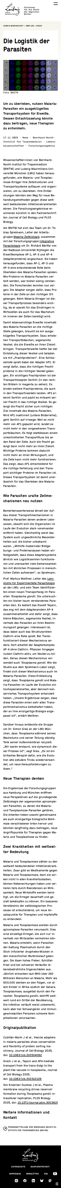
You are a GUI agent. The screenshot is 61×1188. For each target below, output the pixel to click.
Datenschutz (18, 1167)
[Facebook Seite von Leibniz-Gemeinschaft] (25, 1180)
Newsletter (32, 1174)
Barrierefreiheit (40, 1167)
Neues (39, 26)
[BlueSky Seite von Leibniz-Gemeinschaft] (41, 1181)
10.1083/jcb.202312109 (25, 1078)
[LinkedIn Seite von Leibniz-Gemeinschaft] (33, 1180)
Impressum (15, 1174)
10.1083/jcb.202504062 (25, 1055)
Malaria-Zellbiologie (26, 236)
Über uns (30, 26)
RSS (46, 1174)
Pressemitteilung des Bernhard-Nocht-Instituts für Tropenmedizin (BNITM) (32, 1129)
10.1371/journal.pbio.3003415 (38, 1102)
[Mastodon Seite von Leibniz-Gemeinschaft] (50, 1180)
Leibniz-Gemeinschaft (13, 26)
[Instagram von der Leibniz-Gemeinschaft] (16, 1180)
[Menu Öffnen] (56, 4)
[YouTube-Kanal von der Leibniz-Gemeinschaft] (55, 1174)
